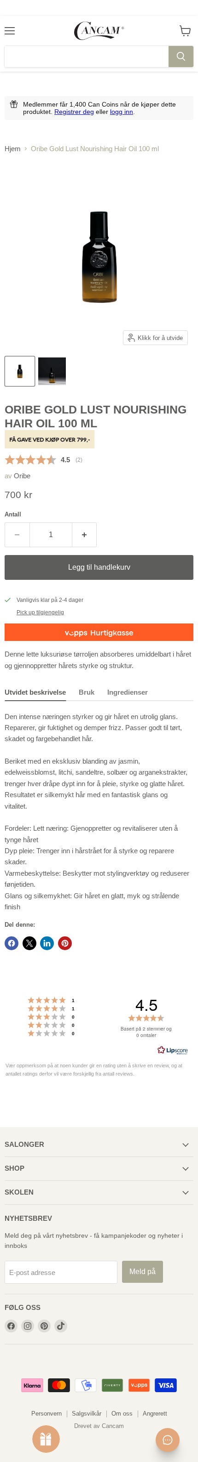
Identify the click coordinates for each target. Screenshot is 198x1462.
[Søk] (181, 56)
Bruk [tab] (86, 692)
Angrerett (155, 1413)
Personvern (46, 1413)
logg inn (121, 111)
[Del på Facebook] (11, 943)
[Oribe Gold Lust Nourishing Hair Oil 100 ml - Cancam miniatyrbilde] (52, 371)
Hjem (13, 149)
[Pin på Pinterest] (65, 943)
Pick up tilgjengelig (40, 612)
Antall (13, 514)
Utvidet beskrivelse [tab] (35, 692)
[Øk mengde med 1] (84, 534)
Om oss (122, 1413)
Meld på (142, 1271)
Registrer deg (74, 111)
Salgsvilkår (86, 1413)
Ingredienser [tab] (127, 692)
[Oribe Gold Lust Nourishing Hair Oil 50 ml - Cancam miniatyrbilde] (20, 371)
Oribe (22, 476)
